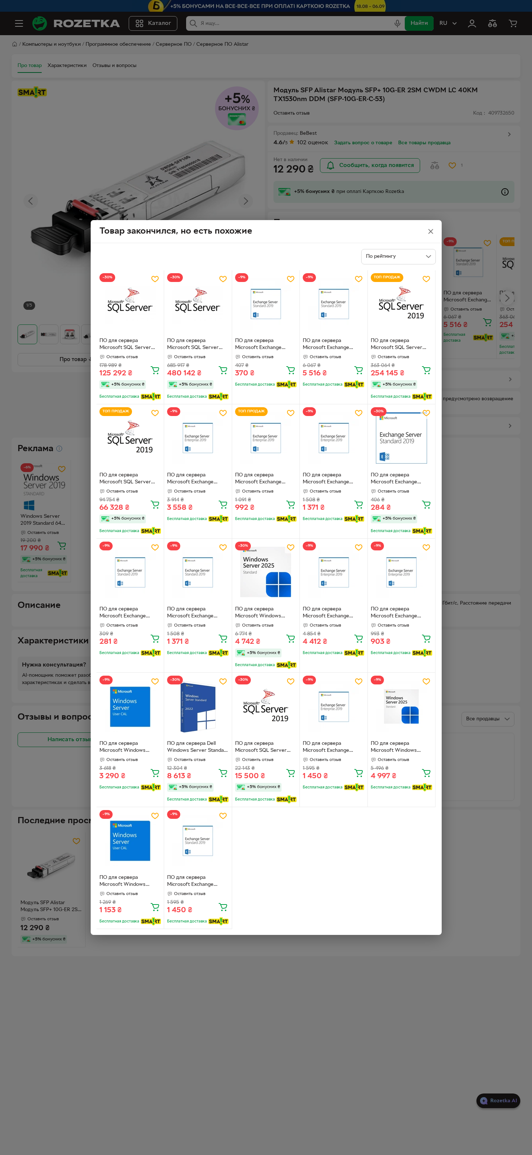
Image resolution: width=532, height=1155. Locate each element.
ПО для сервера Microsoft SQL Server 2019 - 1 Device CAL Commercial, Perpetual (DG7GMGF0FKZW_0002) (266, 747)
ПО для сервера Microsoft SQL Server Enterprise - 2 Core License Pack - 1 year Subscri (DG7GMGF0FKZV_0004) (197, 345)
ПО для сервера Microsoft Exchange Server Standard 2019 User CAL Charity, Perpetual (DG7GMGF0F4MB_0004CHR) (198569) (196, 881)
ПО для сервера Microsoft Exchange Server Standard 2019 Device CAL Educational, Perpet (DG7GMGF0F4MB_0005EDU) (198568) (130, 613)
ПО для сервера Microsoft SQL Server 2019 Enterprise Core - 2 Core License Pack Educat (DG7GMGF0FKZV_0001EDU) (401, 345)
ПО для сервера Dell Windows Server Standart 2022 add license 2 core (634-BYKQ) (197, 747)
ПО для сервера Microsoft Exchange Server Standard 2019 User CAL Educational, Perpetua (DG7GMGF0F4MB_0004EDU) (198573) (265, 345)
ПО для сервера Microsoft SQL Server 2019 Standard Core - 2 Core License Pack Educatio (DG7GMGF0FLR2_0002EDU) (129, 479)
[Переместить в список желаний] (155, 279)
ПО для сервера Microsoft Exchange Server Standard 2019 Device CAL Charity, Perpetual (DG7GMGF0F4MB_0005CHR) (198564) (196, 613)
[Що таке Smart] (151, 396)
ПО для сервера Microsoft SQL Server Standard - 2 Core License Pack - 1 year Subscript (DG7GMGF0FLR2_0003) (130, 345)
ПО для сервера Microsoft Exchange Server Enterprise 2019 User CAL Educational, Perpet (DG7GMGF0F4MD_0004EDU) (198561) (266, 479)
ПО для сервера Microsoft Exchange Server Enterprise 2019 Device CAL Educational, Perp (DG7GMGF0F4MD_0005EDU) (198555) (401, 613)
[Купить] (155, 370)
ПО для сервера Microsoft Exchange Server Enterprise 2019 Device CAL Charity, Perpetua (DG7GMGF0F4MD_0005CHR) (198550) (332, 479)
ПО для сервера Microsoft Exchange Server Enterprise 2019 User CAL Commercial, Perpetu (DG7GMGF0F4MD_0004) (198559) (333, 613)
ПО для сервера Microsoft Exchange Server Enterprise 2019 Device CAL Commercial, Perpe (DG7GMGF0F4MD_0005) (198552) (197, 479)
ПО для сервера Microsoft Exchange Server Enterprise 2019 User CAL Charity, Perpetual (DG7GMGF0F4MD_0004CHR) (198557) (332, 747)
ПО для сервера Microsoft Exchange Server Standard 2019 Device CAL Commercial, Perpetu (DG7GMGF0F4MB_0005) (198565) (333, 345)
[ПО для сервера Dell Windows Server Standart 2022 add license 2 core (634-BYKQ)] (198, 707)
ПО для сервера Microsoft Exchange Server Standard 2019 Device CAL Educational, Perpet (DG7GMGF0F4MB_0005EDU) (401, 479)
